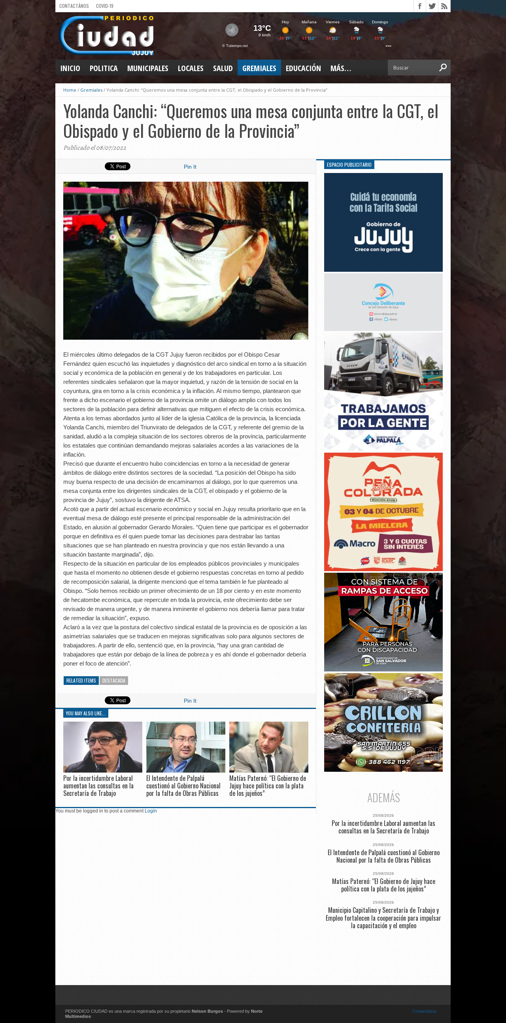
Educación (303, 68)
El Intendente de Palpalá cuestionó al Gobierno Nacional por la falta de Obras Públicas (183, 785)
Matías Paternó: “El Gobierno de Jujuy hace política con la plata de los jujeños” (267, 785)
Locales (191, 68)
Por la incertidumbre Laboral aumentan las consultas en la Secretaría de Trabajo (98, 785)
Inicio (70, 68)
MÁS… (340, 68)
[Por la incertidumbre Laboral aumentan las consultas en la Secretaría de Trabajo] (102, 770)
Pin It (190, 167)
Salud (223, 68)
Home (69, 90)
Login (151, 811)
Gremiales (259, 68)
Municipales (147, 68)
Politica (104, 68)
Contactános (424, 1011)
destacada (113, 680)
